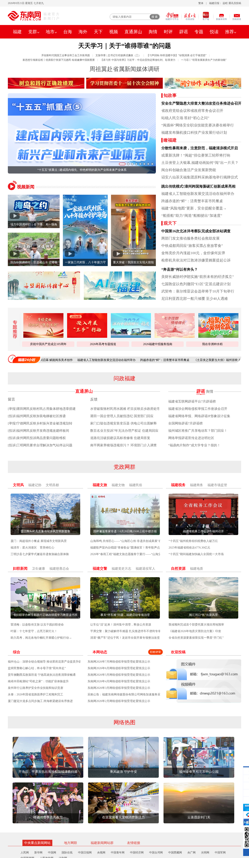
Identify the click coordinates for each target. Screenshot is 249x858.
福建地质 (196, 568)
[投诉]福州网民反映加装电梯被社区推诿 (37, 416)
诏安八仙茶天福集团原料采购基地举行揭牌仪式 (199, 177)
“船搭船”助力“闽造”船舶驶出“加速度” (191, 215)
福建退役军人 (145, 568)
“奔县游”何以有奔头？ (179, 269)
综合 (16, 652)
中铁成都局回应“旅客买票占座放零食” (192, 246)
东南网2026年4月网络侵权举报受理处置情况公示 (118, 681)
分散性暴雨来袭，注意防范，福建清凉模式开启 (199, 148)
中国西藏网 (175, 852)
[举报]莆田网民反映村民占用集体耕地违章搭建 (42, 409)
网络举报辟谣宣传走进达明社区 (191, 438)
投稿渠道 (236, 19)
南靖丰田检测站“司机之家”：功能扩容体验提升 (38, 681)
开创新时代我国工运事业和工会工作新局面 (65, 55)
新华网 (38, 852)
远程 (225, 3)
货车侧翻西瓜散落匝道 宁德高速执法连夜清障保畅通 (42, 674)
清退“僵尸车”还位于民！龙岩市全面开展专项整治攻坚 (125, 637)
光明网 (205, 852)
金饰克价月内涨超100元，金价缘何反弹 (193, 253)
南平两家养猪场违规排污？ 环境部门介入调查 (123, 445)
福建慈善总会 (59, 568)
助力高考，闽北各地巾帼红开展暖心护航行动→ (41, 637)
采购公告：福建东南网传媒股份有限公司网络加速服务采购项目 (128, 694)
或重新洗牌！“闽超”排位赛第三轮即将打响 (195, 155)
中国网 (52, 852)
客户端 (206, 19)
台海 (67, 31)
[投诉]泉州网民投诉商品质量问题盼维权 (37, 438)
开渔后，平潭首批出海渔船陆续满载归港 (82, 169)
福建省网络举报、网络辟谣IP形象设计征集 (199, 416)
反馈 (94, 399)
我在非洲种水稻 (212, 344)
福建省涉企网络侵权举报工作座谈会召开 (197, 409)
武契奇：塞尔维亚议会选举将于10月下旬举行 (197, 291)
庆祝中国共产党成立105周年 (48, 344)
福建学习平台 (172, 19)
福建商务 (196, 485)
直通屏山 (133, 31)
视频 (113, 31)
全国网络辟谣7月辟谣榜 (185, 423)
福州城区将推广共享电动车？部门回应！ (197, 430)
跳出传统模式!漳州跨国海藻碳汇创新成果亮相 (198, 186)
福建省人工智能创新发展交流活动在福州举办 (197, 194)
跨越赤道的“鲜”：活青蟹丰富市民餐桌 (192, 201)
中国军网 (220, 852)
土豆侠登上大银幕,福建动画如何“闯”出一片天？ (199, 163)
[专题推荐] (14, 329)
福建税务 (178, 485)
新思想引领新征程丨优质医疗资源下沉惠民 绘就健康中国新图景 (59, 60)
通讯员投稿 (234, 3)
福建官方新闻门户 (51, 16)
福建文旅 (100, 485)
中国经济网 (137, 852)
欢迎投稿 (178, 652)
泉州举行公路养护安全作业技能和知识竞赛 (35, 687)
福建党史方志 (121, 568)
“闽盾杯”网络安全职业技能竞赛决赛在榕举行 (197, 125)
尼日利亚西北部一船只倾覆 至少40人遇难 (194, 299)
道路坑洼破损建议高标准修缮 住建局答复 (120, 438)
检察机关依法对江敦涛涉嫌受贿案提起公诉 (196, 260)
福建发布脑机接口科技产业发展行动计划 (194, 132)
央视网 (101, 852)
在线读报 (190, 19)
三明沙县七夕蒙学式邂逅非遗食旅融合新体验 (40, 554)
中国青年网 (117, 852)
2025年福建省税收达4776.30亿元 (189, 547)
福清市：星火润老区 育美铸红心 (32, 547)
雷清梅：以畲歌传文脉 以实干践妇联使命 (37, 624)
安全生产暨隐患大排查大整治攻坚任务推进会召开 (201, 103)
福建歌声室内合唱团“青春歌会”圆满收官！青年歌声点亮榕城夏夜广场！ (136, 547)
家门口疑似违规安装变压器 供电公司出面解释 (123, 423)
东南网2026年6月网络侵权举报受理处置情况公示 (118, 668)
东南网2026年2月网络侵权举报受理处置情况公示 (118, 701)
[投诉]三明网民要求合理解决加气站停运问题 (40, 445)
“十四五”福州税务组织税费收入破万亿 (193, 540)
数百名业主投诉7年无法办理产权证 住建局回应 (124, 430)
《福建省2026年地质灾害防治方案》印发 (195, 631)
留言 (11, 399)
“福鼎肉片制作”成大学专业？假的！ (194, 445)
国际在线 (67, 852)
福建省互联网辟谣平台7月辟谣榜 (192, 401)
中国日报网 (85, 852)
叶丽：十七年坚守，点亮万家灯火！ (34, 631)
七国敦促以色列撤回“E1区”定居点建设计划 (196, 284)
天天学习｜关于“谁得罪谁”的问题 (124, 45)
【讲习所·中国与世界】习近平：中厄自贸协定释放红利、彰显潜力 (137, 60)
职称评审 (155, 652)
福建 (17, 31)
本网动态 (100, 652)
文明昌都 (52, 485)
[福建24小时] (24, 359)
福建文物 (118, 485)
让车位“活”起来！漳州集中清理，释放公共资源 (120, 624)
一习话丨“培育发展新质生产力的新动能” (204, 60)
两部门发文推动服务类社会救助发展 (190, 238)
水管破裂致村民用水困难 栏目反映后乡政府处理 (125, 409)
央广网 (191, 852)
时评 (168, 31)
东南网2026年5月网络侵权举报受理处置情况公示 (118, 674)
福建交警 (100, 568)
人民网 (25, 852)
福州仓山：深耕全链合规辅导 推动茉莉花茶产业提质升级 (44, 661)
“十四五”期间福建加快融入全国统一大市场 (196, 554)
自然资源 (178, 568)
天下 (98, 31)
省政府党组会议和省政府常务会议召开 (192, 111)
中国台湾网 (156, 852)
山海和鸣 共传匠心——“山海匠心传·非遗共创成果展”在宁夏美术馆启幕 (136, 540)
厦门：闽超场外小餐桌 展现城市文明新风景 (39, 540)
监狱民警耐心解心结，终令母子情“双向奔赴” (37, 668)
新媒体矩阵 (221, 19)
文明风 (18, 485)
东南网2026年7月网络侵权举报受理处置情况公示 (118, 661)
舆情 (153, 31)
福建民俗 (135, 485)
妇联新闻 (20, 568)
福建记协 (34, 485)
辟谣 (183, 31)
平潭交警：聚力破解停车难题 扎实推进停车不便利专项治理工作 (131, 631)
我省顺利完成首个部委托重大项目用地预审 (196, 624)
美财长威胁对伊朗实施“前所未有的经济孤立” (197, 277)
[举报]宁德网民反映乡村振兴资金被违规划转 (40, 423)
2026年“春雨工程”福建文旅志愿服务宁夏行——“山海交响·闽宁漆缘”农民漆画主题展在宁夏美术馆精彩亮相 (158, 554)
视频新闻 (25, 186)
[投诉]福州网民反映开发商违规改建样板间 (38, 430)
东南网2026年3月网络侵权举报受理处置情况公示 (118, 687)
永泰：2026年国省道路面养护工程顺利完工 (35, 694)
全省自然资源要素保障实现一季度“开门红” (196, 637)
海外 (83, 31)
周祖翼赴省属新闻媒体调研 (124, 69)
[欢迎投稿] (203, 681)
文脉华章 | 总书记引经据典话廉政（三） (118, 55)
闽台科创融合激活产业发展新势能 (188, 170)
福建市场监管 (217, 485)
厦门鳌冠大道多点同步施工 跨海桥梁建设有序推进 (40, 701)
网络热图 (124, 722)
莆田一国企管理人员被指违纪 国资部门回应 (121, 416)
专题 (198, 31)
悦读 (214, 31)
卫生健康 (38, 568)
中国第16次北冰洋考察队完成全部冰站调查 (196, 231)
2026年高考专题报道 (103, 344)
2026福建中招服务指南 (157, 344)
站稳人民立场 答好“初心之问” (185, 118)
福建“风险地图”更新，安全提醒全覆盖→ (194, 208)
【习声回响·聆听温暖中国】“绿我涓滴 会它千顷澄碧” (177, 55)
